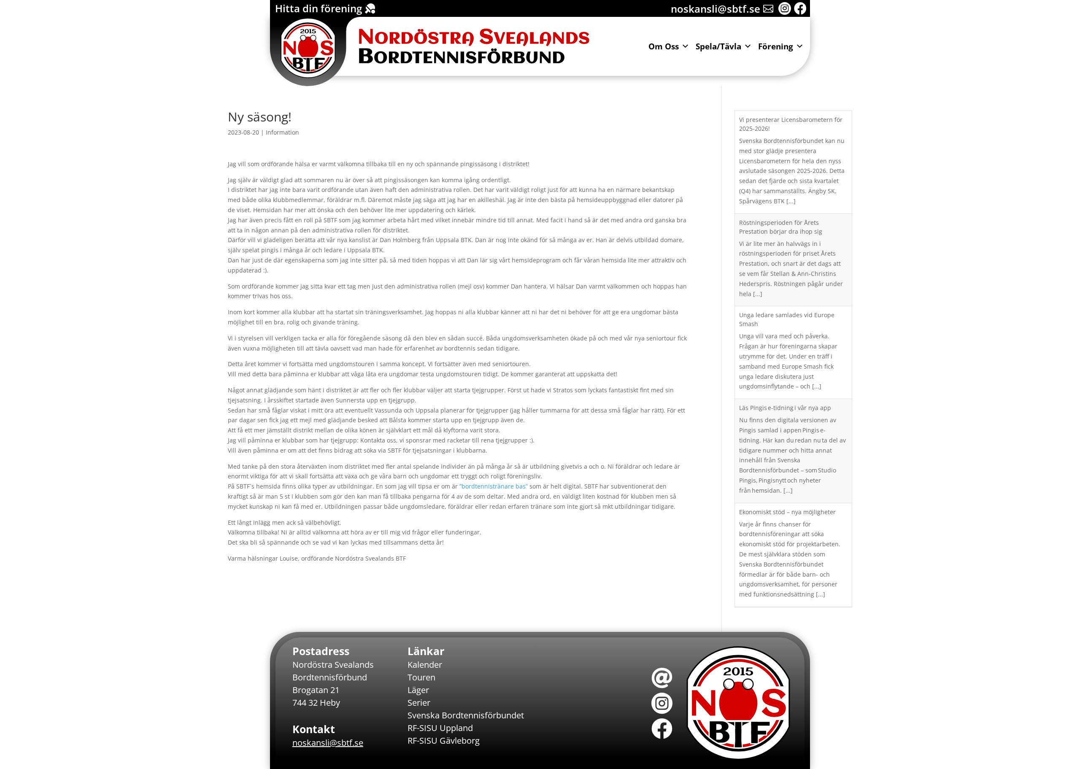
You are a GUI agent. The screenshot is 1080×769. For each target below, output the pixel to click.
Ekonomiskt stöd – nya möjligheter (787, 512)
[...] (791, 201)
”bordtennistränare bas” (493, 486)
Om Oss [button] (663, 46)
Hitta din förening (318, 8)
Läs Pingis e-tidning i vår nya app (785, 408)
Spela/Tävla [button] (718, 46)
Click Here (299, 27)
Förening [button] (775, 46)
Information (282, 132)
